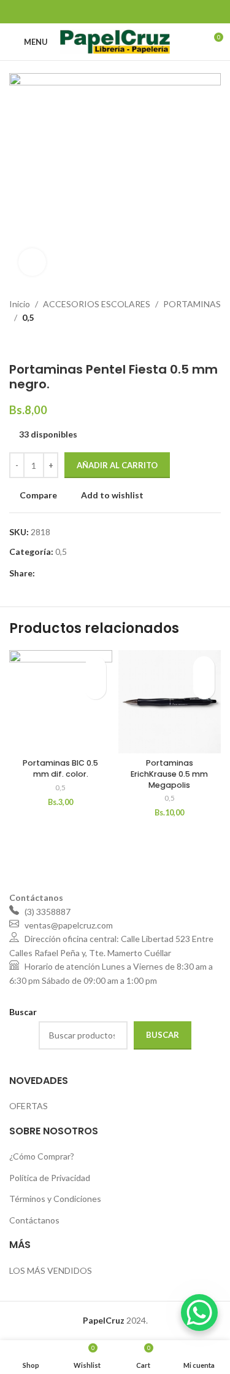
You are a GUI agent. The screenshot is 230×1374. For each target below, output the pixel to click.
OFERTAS (28, 1106)
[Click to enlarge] (32, 262)
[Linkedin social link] (130, 11)
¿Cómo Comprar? (41, 1156)
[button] (95, 688)
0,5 (28, 317)
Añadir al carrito (117, 465)
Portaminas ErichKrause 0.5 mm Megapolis (169, 774)
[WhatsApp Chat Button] (199, 1312)
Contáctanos (34, 1220)
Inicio (19, 304)
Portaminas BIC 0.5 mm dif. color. (60, 768)
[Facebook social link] (83, 11)
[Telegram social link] (145, 11)
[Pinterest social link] (115, 11)
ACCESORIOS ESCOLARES (96, 304)
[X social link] (99, 11)
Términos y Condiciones (55, 1198)
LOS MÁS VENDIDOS (50, 1270)
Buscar (162, 1035)
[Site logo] (115, 41)
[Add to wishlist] (95, 667)
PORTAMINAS (192, 304)
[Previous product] (15, 343)
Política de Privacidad (49, 1177)
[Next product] (40, 343)
